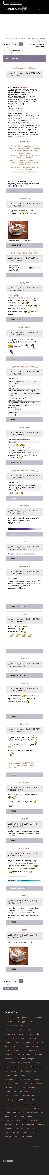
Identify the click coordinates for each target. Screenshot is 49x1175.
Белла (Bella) (9, 1120)
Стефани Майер (37, 1017)
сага (14, 1116)
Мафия (29, 1116)
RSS (43, 41)
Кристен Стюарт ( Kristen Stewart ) (17, 1054)
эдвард (7, 1050)
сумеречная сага (24, 1063)
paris (15, 1075)
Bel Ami (30, 1022)
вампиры (8, 1104)
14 (24, 690)
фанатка (40, 1124)
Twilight (7, 1046)
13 (24, 666)
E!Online (15, 1038)
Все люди (8, 1087)
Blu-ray (26, 1046)
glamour (35, 1046)
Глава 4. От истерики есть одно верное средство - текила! (24, 156)
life (22, 1124)
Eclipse (30, 1034)
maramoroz (24, 848)
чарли (22, 1075)
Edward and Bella (11, 1091)
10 (9, 47)
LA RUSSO (16, 1132)
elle (14, 1046)
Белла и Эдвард (10, 1100)
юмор (25, 1067)
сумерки (25, 1017)
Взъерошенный (14, 765)
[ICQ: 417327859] (24, 675)
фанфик (7, 1108)
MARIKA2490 (24, 327)
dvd (19, 1046)
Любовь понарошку (31, 1079)
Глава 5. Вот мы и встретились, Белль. (24, 160)
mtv (16, 1042)
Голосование (37, 1054)
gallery (38, 1034)
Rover (16, 1124)
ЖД (35, 1071)
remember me (38, 1042)
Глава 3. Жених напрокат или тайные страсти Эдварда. (24, 152)
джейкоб (30, 1100)
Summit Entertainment (35, 1112)
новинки (34, 1120)
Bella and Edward (27, 1096)
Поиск (37, 41)
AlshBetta (25, 1132)
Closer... (25, 1108)
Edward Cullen (10, 1063)
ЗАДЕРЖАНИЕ (28, 763)
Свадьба (8, 1067)
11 (24, 573)
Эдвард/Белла (36, 1108)
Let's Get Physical (26, 1091)
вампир (7, 1096)
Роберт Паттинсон (12, 1017)
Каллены (18, 1104)
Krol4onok (24, 505)
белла (15, 1050)
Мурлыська (24, 566)
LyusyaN (24, 819)
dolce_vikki (24, 724)
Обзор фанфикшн (36, 1067)
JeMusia (24, 683)
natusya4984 (24, 782)
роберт (7, 1083)
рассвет (24, 1038)
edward (21, 1034)
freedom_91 (8, 52)
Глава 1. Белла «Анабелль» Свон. (24, 146)
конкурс (17, 1067)
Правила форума (38, 39)
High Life (7, 1132)
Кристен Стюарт (11, 1026)
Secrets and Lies (22, 1120)
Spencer (30, 1137)
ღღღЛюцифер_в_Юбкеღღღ (24, 68)
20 (22, 937)
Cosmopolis (39, 1091)
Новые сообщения (12, 39)
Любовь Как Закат (11, 1071)
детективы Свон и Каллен (14, 1128)
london (23, 1050)
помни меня (25, 1042)
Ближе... (16, 1108)
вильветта (24, 198)
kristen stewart (10, 1030)
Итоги (17, 1137)
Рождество (17, 1083)
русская (35, 1132)
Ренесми (33, 1038)
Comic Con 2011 (18, 1112)
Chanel (7, 1116)
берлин (7, 1112)
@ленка (24, 658)
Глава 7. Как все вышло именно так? (24, 167)
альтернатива (29, 1104)
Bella (16, 1059)
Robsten (30, 1030)
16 (22, 790)
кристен (8, 1075)
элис (26, 1083)
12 (24, 621)
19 (22, 903)
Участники (25, 39)
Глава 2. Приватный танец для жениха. (24, 148)
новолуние (33, 1050)
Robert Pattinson (26, 1026)
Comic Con (8, 1059)
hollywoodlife (26, 1071)
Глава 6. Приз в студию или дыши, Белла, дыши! (24, 163)
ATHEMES (36, 1146)
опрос (17, 1087)
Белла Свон (9, 1022)
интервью (8, 1042)
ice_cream (24, 614)
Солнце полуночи (28, 1087)
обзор (15, 1096)
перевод (37, 1063)
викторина (31, 1128)
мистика (8, 1124)
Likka (24, 930)
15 (24, 731)
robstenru (8, 1137)
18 (22, 855)
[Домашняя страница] (24, 606)
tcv (21, 50)
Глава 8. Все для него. (24, 169)
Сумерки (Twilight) (27, 1059)
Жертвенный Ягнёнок (13, 1079)
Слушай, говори (15, 763)
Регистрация (16, 3)
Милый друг (20, 1022)
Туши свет (12, 767)
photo (7, 1038)
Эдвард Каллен (10, 1034)
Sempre (21, 1116)
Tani (24, 541)
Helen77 (24, 895)
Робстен (21, 1030)
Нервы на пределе (29, 765)
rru (23, 1137)
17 (22, 826)
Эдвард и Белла (37, 1083)
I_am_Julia (24, 282)
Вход (6, 3)
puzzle (21, 1100)
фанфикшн (30, 1124)
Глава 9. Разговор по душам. (24, 172)
